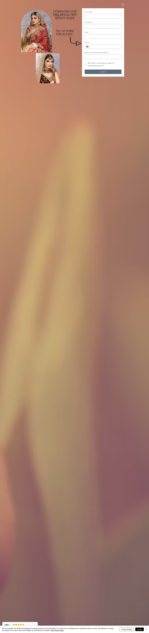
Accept (139, 629)
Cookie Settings (126, 629)
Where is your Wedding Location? (97, 52)
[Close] (146, 629)
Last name (89, 22)
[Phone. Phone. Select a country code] (88, 46)
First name (89, 12)
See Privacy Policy (57, 630)
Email (87, 32)
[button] (122, 4)
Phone (87, 42)
